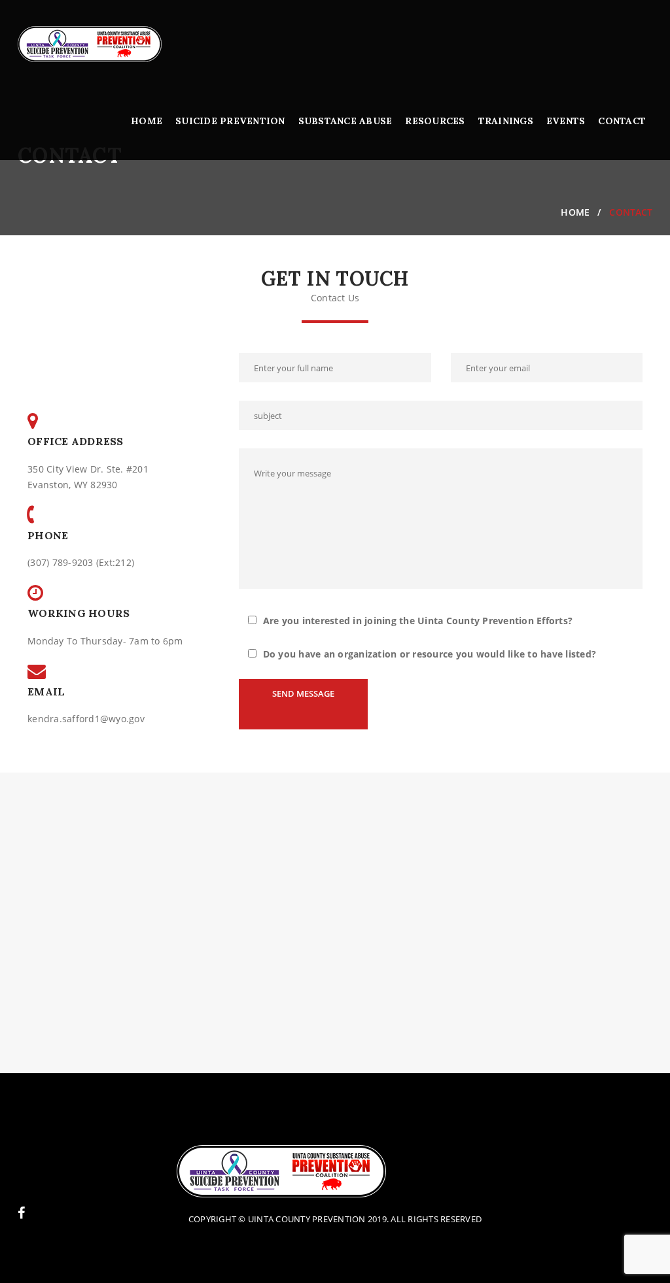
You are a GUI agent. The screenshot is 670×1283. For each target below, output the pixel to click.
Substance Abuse (345, 121)
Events (566, 121)
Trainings (505, 121)
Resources (435, 121)
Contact (622, 121)
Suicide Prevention (230, 121)
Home (146, 121)
